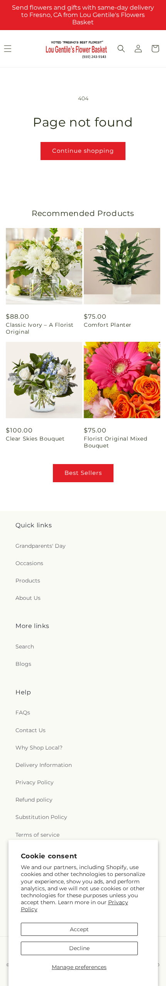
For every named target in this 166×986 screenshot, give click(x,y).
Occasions (29, 563)
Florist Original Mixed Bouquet (115, 442)
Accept (79, 929)
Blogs (23, 663)
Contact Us (30, 730)
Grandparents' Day (40, 545)
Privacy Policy (34, 782)
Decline (79, 948)
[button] (121, 48)
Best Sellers (83, 472)
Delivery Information (43, 764)
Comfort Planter (108, 324)
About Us (28, 597)
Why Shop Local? (39, 747)
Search (24, 646)
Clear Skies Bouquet (35, 438)
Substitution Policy (41, 817)
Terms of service (37, 834)
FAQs (22, 712)
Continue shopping (83, 150)
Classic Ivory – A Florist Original (40, 328)
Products (27, 580)
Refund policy (34, 799)
